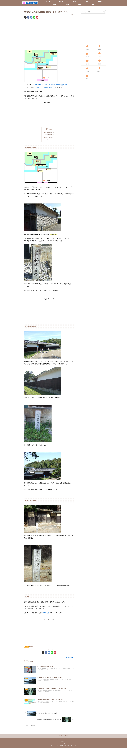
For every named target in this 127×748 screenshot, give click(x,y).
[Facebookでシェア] (28, 17)
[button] (104, 12)
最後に (47, 139)
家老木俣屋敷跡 (49, 137)
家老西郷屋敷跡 (49, 134)
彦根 (32, 646)
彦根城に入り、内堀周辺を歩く (44, 87)
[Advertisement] (49, 34)
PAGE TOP (64, 736)
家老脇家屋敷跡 (49, 132)
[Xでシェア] (25, 17)
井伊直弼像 (45, 613)
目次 (46, 129)
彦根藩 (27, 646)
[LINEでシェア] (34, 17)
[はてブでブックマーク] (31, 17)
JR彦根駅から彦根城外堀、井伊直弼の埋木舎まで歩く (51, 85)
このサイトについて (63, 742)
